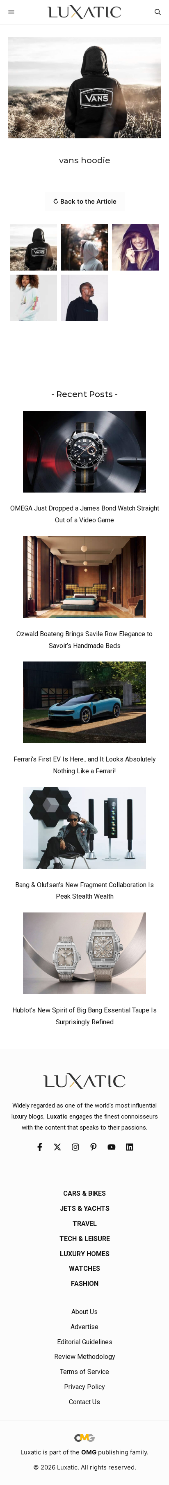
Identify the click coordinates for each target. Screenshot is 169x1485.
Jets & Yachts (85, 1208)
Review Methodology (84, 1357)
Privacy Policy (84, 1387)
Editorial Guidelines (84, 1342)
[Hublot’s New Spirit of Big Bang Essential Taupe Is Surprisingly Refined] (84, 955)
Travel (85, 1224)
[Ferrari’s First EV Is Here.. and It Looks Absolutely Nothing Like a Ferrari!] (84, 704)
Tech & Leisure (84, 1239)
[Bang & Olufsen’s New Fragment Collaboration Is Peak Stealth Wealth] (84, 830)
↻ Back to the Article (84, 201)
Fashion (84, 1283)
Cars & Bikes (84, 1193)
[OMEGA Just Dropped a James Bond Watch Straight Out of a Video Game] (84, 454)
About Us (84, 1312)
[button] (157, 12)
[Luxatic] (84, 12)
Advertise (84, 1327)
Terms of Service (84, 1372)
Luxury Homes (85, 1254)
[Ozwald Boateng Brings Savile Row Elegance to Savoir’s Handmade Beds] (84, 579)
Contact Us (84, 1402)
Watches (84, 1268)
